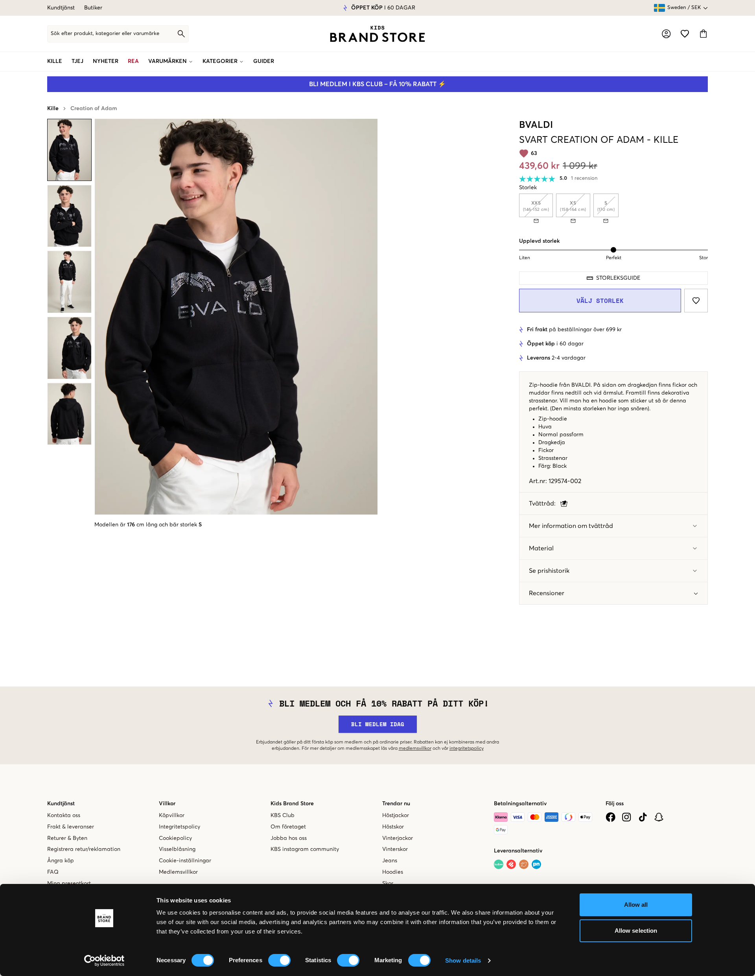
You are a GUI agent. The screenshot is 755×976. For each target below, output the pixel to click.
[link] (377, 34)
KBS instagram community (305, 849)
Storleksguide (618, 278)
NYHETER (105, 61)
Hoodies (392, 872)
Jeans (389, 860)
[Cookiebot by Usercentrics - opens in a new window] (104, 961)
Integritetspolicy (179, 827)
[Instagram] (627, 817)
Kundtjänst (61, 8)
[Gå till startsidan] (377, 34)
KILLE (54, 61)
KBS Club (283, 815)
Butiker (93, 8)
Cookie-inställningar (185, 860)
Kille (53, 108)
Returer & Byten (67, 838)
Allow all (636, 904)
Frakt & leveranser (70, 827)
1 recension (584, 178)
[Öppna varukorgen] (703, 33)
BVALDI (536, 125)
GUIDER (263, 61)
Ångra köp (60, 860)
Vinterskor (395, 849)
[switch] (279, 960)
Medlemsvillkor (178, 872)
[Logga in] (666, 34)
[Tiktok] (643, 817)
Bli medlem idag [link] (377, 724)
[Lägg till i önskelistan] (696, 300)
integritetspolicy (466, 748)
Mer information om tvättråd (571, 526)
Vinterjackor (397, 838)
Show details (463, 960)
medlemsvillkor (415, 748)
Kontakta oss (63, 815)
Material (541, 548)
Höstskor (393, 827)
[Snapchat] (659, 817)
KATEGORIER (220, 61)
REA (133, 61)
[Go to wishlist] (684, 33)
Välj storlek (600, 300)
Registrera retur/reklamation (83, 849)
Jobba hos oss (289, 838)
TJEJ (77, 61)
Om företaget (288, 827)
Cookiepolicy (175, 838)
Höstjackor (395, 815)
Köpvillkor (171, 815)
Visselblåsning (177, 849)
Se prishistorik (549, 571)
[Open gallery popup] (236, 317)
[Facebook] (610, 817)
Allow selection (636, 930)
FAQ (53, 872)
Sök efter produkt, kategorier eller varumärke (105, 33)
